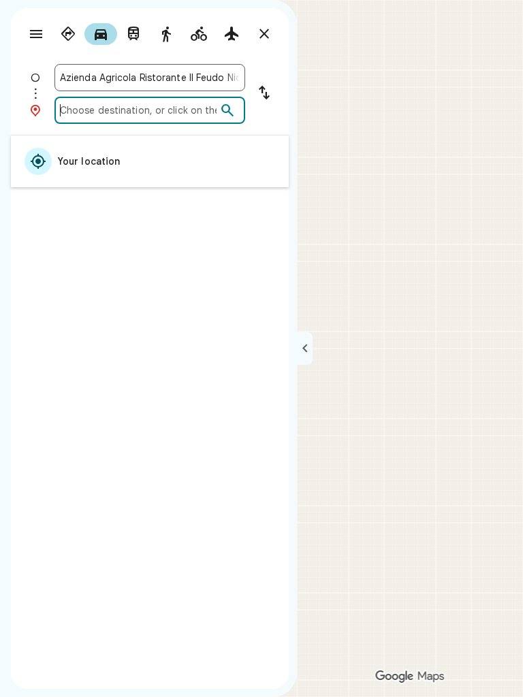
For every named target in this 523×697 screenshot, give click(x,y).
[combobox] (150, 77)
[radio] (68, 34)
